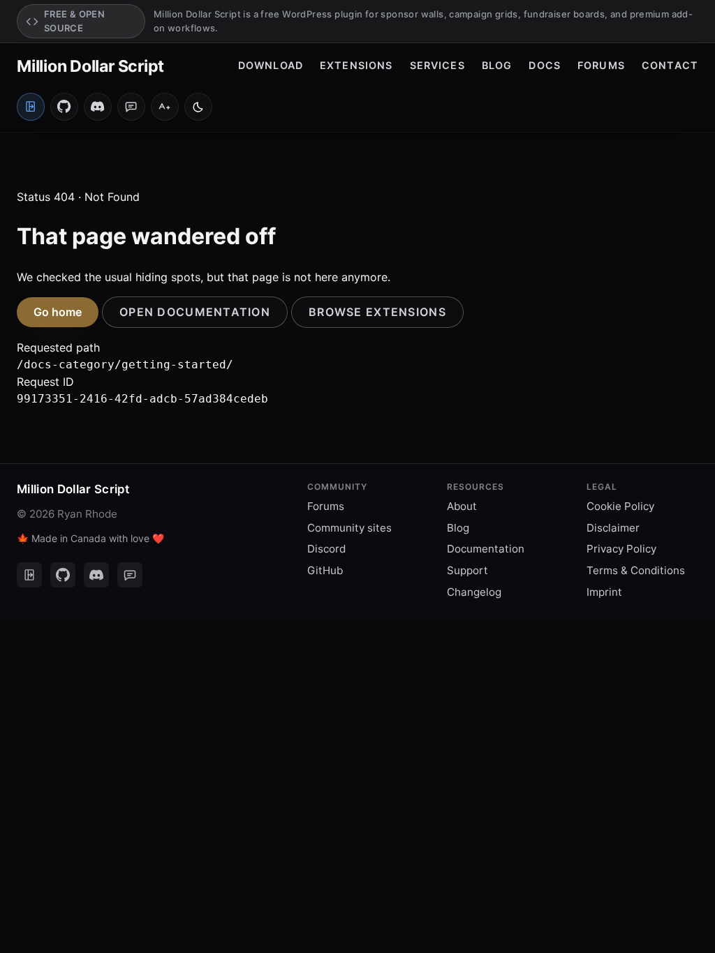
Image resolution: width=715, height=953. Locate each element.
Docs (545, 65)
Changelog (474, 592)
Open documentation (194, 312)
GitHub (325, 570)
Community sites (349, 527)
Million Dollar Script (90, 66)
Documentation (485, 548)
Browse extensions (377, 312)
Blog (497, 65)
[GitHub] (64, 107)
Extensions (356, 65)
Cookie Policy (620, 506)
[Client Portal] (29, 574)
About (462, 506)
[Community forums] (131, 107)
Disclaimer (613, 527)
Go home (58, 312)
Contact (670, 65)
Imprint (604, 592)
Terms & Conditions (636, 570)
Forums (601, 65)
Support (467, 570)
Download (270, 65)
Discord (326, 548)
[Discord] (98, 107)
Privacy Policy (621, 548)
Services (437, 65)
